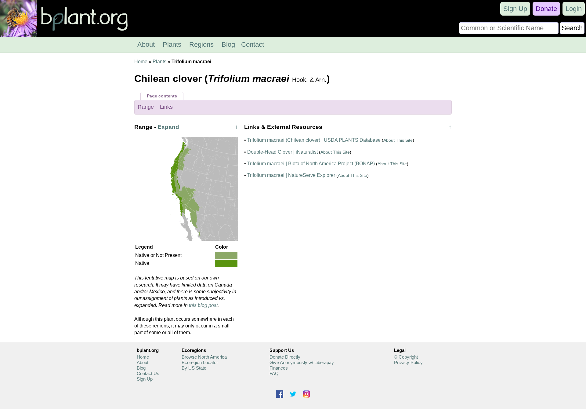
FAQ (274, 373)
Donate (546, 9)
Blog (228, 44)
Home (140, 61)
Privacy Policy (408, 362)
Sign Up (515, 9)
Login (574, 9)
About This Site (398, 140)
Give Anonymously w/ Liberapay (301, 362)
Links (166, 107)
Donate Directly (284, 357)
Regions (201, 44)
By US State (194, 368)
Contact (252, 44)
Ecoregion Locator (200, 362)
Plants (172, 44)
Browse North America (204, 357)
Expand (168, 127)
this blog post (203, 305)
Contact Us (148, 373)
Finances (278, 368)
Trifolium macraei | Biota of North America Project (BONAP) (311, 163)
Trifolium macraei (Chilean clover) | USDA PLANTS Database (314, 140)
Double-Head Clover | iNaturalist (282, 152)
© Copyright (406, 357)
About (146, 44)
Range (146, 107)
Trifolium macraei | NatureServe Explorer (291, 175)
